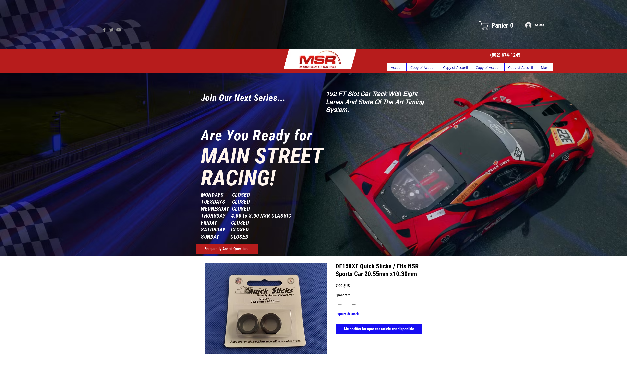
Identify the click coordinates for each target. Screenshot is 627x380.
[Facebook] (104, 30)
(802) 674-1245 (505, 55)
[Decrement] (339, 304)
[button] (496, 25)
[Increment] (354, 304)
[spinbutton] (346, 304)
